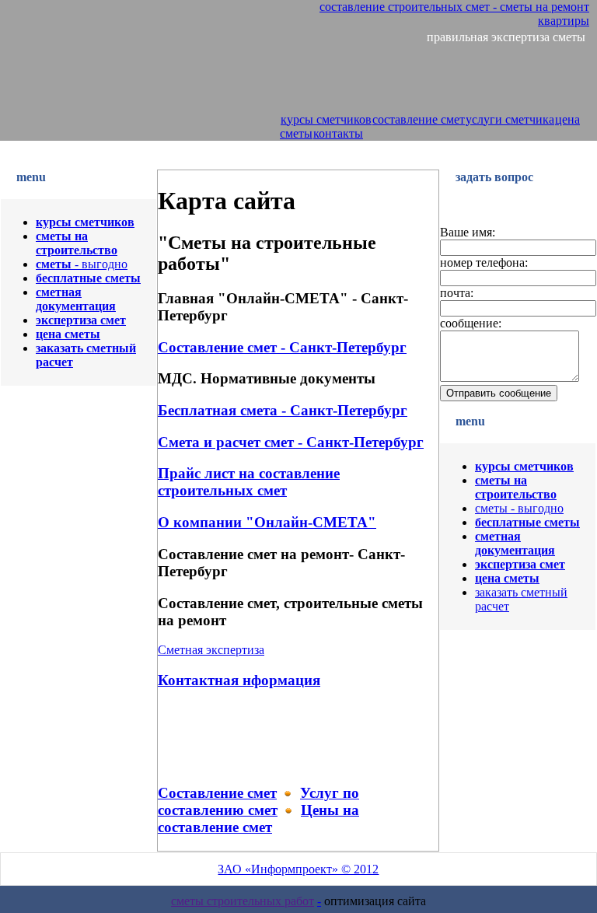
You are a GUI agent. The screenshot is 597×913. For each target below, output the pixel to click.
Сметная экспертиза (211, 649)
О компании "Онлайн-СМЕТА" (267, 522)
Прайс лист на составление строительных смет (249, 481)
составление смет (418, 119)
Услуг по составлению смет (258, 801)
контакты (338, 133)
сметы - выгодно (519, 508)
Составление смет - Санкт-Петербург (282, 347)
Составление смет (217, 793)
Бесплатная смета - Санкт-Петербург (282, 410)
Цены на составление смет (258, 818)
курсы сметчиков (326, 119)
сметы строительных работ (242, 901)
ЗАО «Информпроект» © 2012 (298, 869)
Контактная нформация (239, 680)
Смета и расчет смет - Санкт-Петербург (291, 442)
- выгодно (81, 264)
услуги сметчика (510, 119)
